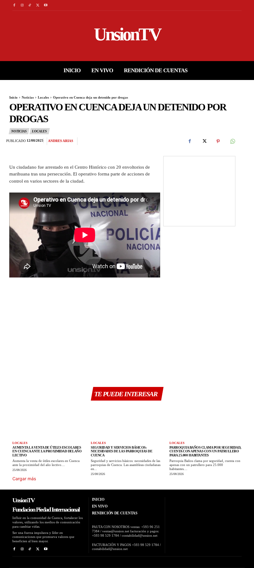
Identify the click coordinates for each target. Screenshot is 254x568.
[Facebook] (14, 5)
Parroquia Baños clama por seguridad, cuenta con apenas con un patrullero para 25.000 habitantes (205, 451)
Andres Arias (60, 141)
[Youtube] (45, 5)
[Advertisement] (84, 332)
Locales (43, 97)
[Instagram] (22, 5)
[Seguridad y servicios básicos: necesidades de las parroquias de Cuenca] (127, 422)
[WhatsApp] (232, 141)
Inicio (13, 97)
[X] (37, 5)
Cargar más (24, 478)
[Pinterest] (218, 141)
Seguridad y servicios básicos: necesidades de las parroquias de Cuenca (121, 451)
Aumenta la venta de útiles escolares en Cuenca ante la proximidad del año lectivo (46, 451)
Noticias (28, 97)
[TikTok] (30, 5)
